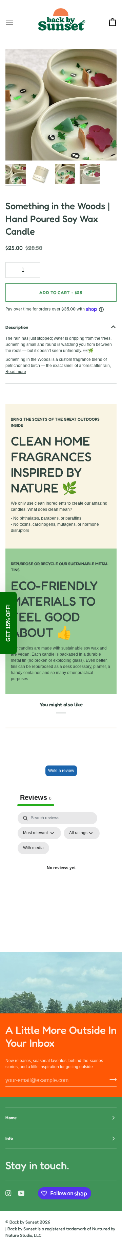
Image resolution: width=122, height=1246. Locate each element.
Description (16, 327)
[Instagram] (8, 1193)
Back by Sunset (24, 1222)
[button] (8, 623)
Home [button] (11, 1117)
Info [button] (9, 1138)
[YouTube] (21, 1193)
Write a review (61, 770)
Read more (15, 371)
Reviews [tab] (36, 797)
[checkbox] (33, 848)
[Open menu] (15, 22)
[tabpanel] (61, 876)
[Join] (111, 1079)
